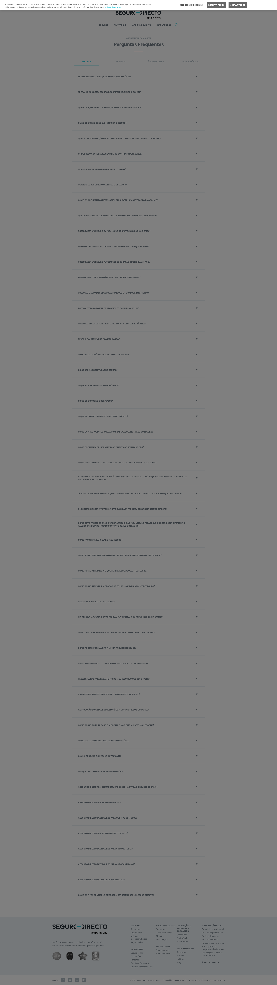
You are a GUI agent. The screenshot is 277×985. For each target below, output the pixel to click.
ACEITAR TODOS (237, 5)
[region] (138, 5)
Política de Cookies (113, 7)
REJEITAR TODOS (216, 5)
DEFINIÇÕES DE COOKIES (191, 5)
